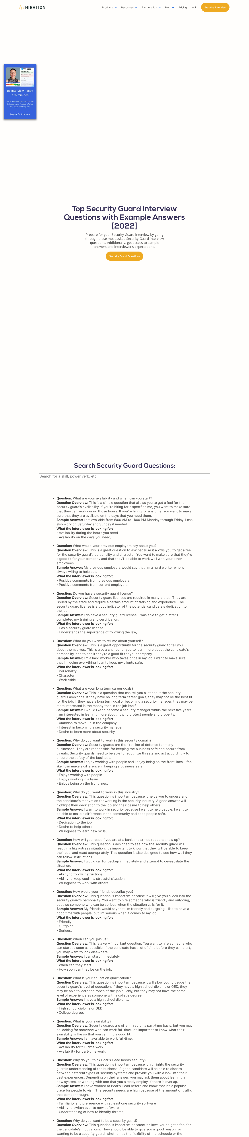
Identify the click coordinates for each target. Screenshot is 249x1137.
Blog (167, 7)
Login (194, 7)
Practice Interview (215, 7)
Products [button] (107, 7)
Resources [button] (127, 7)
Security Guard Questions (124, 256)
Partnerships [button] (149, 7)
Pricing (183, 7)
